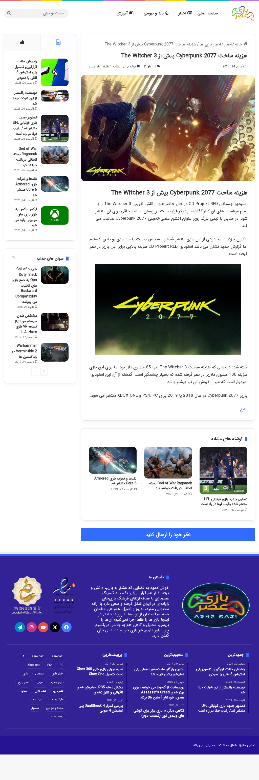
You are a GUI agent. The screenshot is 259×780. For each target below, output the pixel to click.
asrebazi (57, 656)
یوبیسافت (57, 716)
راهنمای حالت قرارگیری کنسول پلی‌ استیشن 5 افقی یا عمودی (26, 70)
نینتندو (37, 699)
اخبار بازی (57, 673)
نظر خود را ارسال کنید (168, 535)
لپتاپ (24, 690)
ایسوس (40, 673)
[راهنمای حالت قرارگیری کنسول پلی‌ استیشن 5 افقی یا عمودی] (55, 72)
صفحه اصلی (208, 13)
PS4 (50, 665)
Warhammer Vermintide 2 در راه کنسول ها (24, 351)
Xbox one (33, 665)
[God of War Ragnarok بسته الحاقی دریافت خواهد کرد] (168, 463)
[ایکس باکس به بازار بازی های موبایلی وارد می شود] (55, 215)
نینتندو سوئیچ (54, 708)
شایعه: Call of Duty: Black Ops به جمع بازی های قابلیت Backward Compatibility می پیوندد (24, 285)
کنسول (35, 708)
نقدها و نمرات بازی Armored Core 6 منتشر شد (115, 481)
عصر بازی (40, 690)
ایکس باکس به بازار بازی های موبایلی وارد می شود (25, 217)
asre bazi (38, 656)
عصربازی (58, 690)
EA (23, 656)
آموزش (123, 13)
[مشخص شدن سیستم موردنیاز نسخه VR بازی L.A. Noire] (55, 322)
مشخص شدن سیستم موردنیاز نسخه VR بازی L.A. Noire (26, 324)
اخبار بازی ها (210, 44)
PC (61, 665)
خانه (239, 44)
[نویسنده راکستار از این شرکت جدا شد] (55, 96)
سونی (39, 682)
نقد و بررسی (154, 13)
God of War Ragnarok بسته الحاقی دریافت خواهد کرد (170, 486)
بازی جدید (56, 682)
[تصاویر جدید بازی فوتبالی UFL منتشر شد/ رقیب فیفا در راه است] (223, 470)
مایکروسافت (56, 699)
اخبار (183, 13)
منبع (243, 409)
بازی (25, 673)
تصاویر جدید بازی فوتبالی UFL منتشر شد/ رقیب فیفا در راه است (224, 501)
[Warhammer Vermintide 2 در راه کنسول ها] (55, 352)
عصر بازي (23, 682)
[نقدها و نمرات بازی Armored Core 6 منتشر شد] (113, 460)
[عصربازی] (243, 13)
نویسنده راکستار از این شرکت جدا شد (25, 98)
